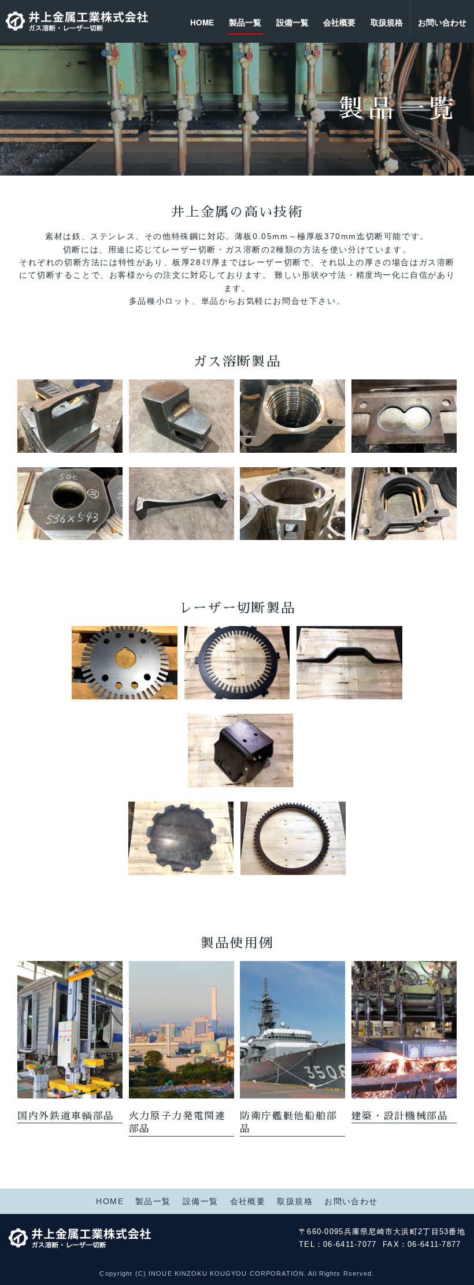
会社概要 (339, 22)
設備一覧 (292, 22)
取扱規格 (387, 22)
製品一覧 (245, 22)
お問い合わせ (442, 22)
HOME (202, 22)
